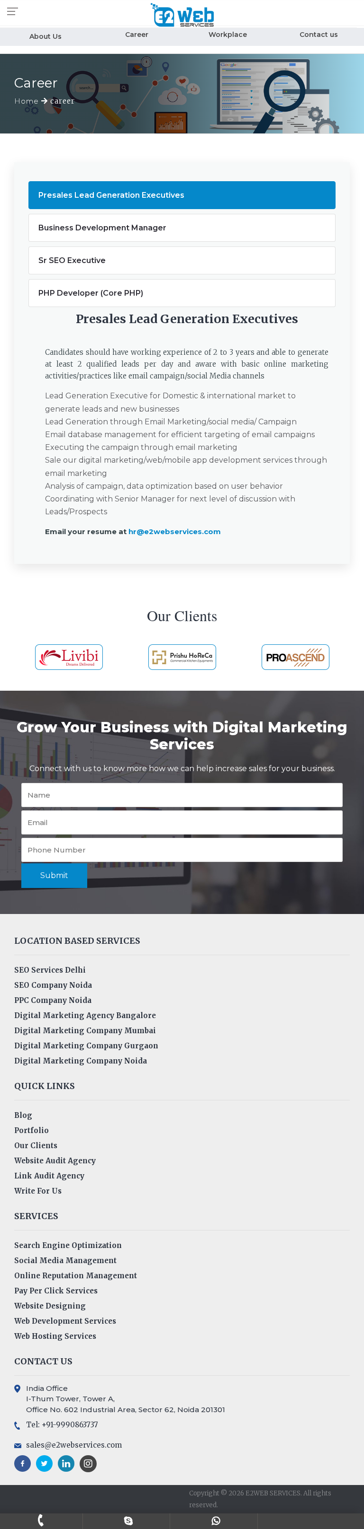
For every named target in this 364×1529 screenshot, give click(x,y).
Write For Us (38, 1190)
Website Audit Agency (55, 1160)
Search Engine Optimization (68, 1245)
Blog (23, 1115)
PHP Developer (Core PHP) (90, 293)
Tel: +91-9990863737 (62, 1424)
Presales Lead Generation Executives (111, 195)
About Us (45, 36)
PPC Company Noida (52, 1000)
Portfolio (31, 1130)
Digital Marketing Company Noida (80, 1060)
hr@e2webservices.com (174, 531)
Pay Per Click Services (56, 1290)
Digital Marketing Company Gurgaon (86, 1045)
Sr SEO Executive (72, 260)
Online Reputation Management (75, 1275)
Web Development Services (65, 1321)
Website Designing (50, 1305)
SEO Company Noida (53, 985)
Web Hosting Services (55, 1336)
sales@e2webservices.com (74, 1445)
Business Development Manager (102, 227)
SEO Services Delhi (50, 970)
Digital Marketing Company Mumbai (85, 1030)
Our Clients (35, 1145)
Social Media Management (65, 1260)
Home (27, 101)
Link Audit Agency (49, 1175)
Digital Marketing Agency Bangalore (85, 1015)
